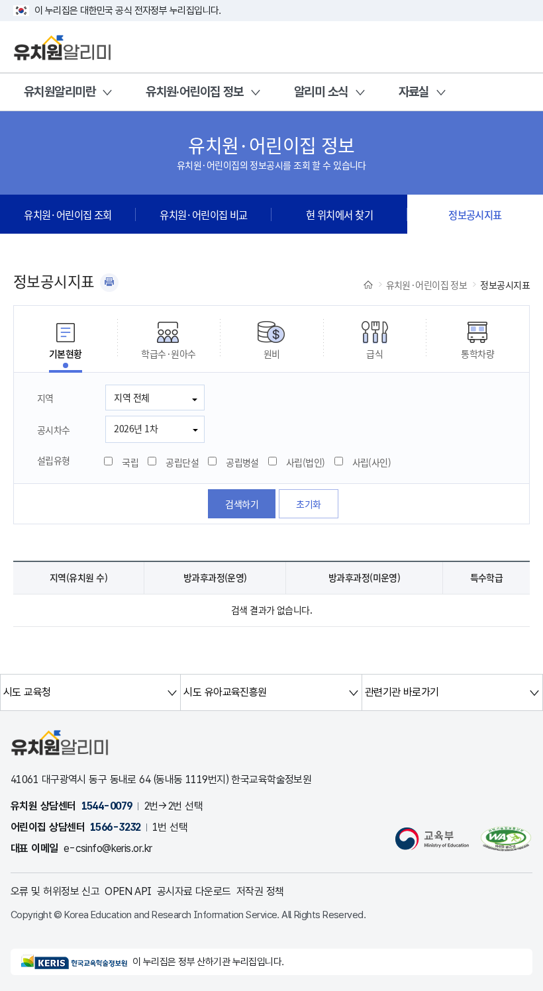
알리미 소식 (321, 91)
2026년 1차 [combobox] (136, 428)
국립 (130, 462)
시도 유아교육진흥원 (224, 692)
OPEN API (128, 891)
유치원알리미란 (59, 91)
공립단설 (182, 462)
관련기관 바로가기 (402, 692)
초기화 (308, 503)
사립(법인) (305, 462)
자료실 (414, 91)
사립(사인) (371, 462)
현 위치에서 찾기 (339, 214)
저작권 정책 (260, 891)
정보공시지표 (475, 214)
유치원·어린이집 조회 (68, 214)
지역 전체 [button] (131, 397)
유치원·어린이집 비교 (204, 214)
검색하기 (241, 503)
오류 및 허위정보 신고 (55, 891)
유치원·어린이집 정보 (195, 91)
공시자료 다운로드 (194, 891)
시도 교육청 (27, 692)
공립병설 (242, 462)
